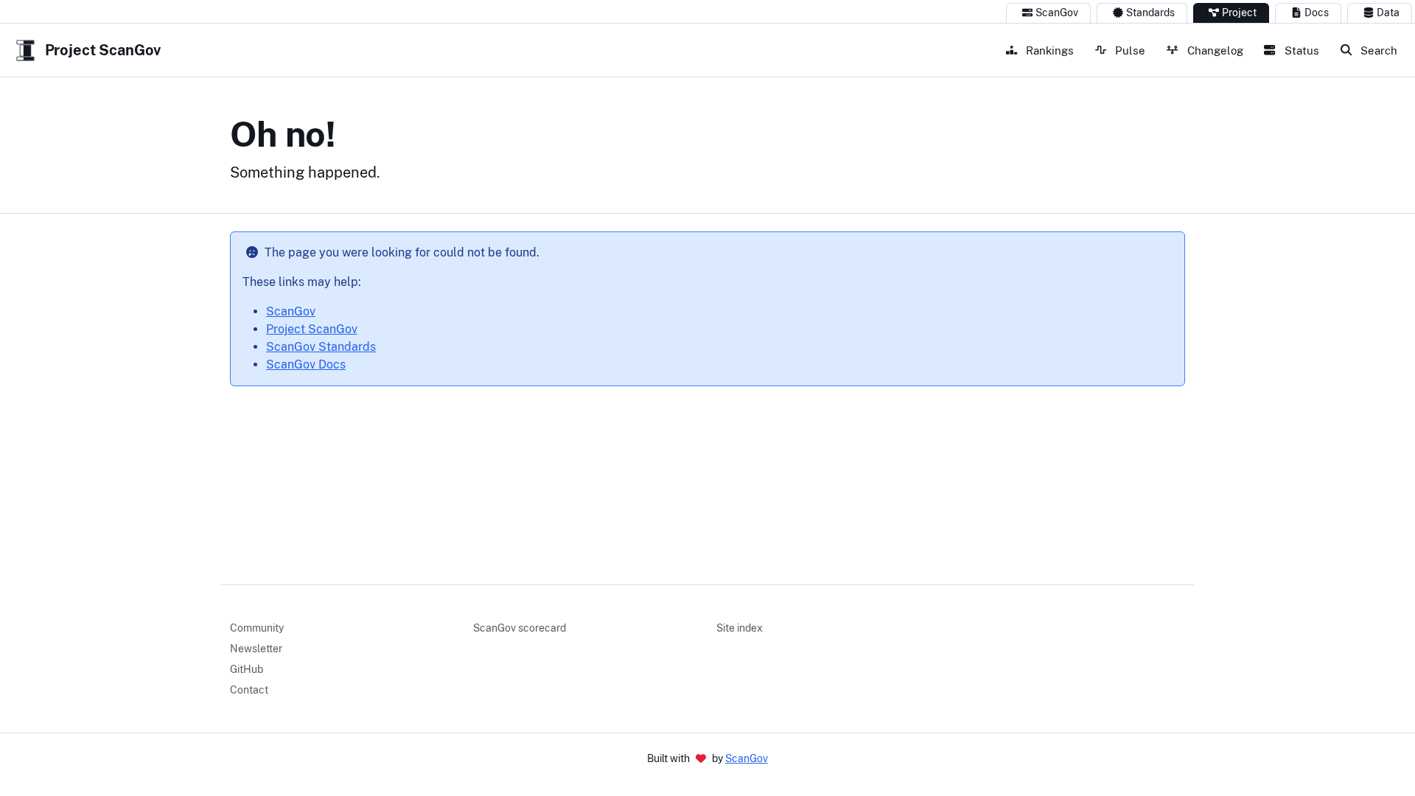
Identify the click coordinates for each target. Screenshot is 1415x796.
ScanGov (1056, 12)
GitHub (246, 669)
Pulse (1128, 50)
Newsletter (256, 648)
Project (1239, 12)
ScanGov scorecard (519, 628)
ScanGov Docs (306, 364)
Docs (1316, 12)
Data (1388, 12)
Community (257, 628)
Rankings (1048, 50)
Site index (739, 628)
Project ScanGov (311, 329)
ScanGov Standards (321, 347)
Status (1300, 50)
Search (1377, 50)
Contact (249, 690)
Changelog (1213, 50)
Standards (1150, 12)
